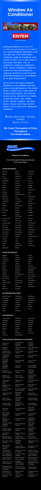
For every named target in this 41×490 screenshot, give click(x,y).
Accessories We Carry (11, 293)
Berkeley (4, 174)
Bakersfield (31, 171)
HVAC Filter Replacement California (31, 409)
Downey (30, 181)
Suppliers (4, 324)
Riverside (30, 218)
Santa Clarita (31, 229)
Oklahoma (30, 278)
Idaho (29, 261)
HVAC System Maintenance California (6, 414)
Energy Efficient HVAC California (32, 366)
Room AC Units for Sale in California (20, 458)
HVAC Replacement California (33, 381)
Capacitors (18, 300)
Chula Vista (18, 176)
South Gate (18, 234)
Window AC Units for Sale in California (7, 462)
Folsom (17, 187)
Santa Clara (18, 229)
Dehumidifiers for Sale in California (32, 454)
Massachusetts (32, 268)
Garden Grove (31, 190)
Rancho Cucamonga (18, 215)
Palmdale (17, 212)
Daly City (17, 181)
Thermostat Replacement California (31, 419)
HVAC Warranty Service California (32, 404)
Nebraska (30, 272)
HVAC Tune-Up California (19, 381)
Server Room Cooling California (33, 437)
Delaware (17, 259)
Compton (4, 178)
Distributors (18, 318)
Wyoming (17, 288)
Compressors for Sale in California (6, 472)
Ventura (4, 243)
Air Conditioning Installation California (19, 344)
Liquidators (5, 320)
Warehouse (18, 324)
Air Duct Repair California (32, 414)
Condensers (5, 300)
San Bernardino (6, 223)
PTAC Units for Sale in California (20, 451)
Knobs (4, 310)
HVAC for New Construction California (6, 447)
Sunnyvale (5, 236)
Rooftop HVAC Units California (33, 441)
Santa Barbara (6, 229)
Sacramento (18, 220)
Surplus (30, 328)
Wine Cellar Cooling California (7, 441)
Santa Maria (5, 232)
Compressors (18, 298)
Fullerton (17, 190)
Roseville (4, 220)
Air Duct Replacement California (5, 419)
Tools (3, 308)
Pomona (4, 215)
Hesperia (4, 194)
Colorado (30, 257)
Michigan (4, 270)
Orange (30, 210)
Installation (18, 333)
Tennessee (31, 282)
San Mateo (5, 227)
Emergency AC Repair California (6, 352)
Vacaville (4, 241)
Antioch (17, 171)
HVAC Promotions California (7, 389)
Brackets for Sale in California (7, 475)
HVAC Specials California (32, 385)
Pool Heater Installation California (18, 442)
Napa (3, 208)
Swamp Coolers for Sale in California (7, 458)
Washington (18, 286)
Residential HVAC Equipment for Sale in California (7, 468)
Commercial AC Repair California (6, 404)
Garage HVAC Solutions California (20, 437)
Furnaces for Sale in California (20, 454)
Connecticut (5, 259)
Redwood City (6, 218)
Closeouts (5, 322)
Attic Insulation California (32, 433)
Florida (30, 259)
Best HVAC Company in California (31, 371)
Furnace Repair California (19, 352)
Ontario (17, 210)
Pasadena (30, 212)
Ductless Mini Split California (7, 394)
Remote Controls (6, 296)
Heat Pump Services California (20, 348)
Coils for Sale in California (19, 475)
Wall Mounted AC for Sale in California (33, 458)
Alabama (4, 255)
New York (17, 276)
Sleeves (4, 306)
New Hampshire (19, 274)
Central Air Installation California (5, 366)
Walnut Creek (18, 245)
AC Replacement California (19, 356)
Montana (17, 272)
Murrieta (30, 205)
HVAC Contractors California (20, 371)
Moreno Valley (19, 205)
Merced (4, 203)
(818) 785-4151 (21, 122)
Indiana (17, 263)
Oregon (4, 280)
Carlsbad (30, 174)
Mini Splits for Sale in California (33, 446)
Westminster (5, 248)
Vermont (30, 284)
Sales (16, 330)
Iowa (29, 263)
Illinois (4, 263)
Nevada (4, 274)
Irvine (16, 196)
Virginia (4, 286)
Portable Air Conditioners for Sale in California (19, 463)
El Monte (17, 183)
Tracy (16, 238)
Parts (3, 330)
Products (4, 326)
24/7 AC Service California (32, 361)
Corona (30, 178)
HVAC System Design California (6, 399)
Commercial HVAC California (33, 352)
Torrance (4, 238)
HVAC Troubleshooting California (6, 385)
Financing (30, 322)
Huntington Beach (20, 194)
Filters (29, 304)
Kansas (4, 266)
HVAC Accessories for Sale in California (20, 467)
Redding (30, 215)
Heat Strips (18, 310)
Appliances (31, 300)
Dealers (30, 326)
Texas (3, 284)
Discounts (17, 322)
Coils (16, 308)
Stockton (30, 234)
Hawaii (17, 261)
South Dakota (18, 282)
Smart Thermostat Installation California (6, 424)
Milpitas (17, 203)
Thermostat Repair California (20, 419)
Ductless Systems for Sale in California (33, 451)
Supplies (17, 302)
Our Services (7, 315)
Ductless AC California (5, 348)
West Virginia (31, 286)
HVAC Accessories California (20, 409)
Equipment (31, 320)
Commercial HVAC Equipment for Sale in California (33, 463)
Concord (17, 178)
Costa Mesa (5, 181)
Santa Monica (18, 232)
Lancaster (17, 199)
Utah (16, 284)
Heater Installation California (33, 389)
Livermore (30, 199)
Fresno (4, 190)
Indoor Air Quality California (19, 361)
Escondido (18, 185)
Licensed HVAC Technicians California (32, 376)
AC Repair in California (5, 344)
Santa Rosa (31, 232)
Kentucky (17, 266)
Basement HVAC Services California (7, 437)
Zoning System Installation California (32, 429)
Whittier (17, 248)
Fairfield (30, 185)
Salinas (30, 220)
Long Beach (5, 201)
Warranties (18, 320)
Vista (3, 245)
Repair (30, 330)
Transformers (18, 296)
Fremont (30, 187)
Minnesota (18, 270)
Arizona (30, 255)
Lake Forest (5, 199)
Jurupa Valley (31, 196)
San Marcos (31, 225)
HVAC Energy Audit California (20, 424)
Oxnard (4, 212)
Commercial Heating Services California (19, 404)
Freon (29, 308)
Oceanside (5, 210)
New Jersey (31, 274)
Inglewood (5, 196)
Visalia (30, 243)
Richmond (17, 218)
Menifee (30, 201)
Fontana (4, 187)
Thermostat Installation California (5, 361)
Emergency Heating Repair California (20, 389)
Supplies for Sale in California (33, 472)
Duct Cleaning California (6, 381)
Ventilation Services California (20, 429)
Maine (4, 268)
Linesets (17, 306)
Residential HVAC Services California (33, 399)
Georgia (4, 261)
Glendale (4, 192)
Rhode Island (31, 280)
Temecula (17, 236)
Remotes (30, 306)
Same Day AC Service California (19, 376)
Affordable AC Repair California (6, 376)
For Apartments (19, 335)
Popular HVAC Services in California (17, 339)
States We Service (9, 252)
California (17, 257)
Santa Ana (30, 227)
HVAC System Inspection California (31, 424)
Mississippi (31, 270)
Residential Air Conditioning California (6, 356)
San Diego (18, 223)
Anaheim (4, 171)
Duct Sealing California (5, 433)
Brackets (30, 302)
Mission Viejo (31, 203)
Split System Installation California (18, 394)
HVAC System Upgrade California (33, 394)
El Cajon (4, 183)
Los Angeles (18, 201)
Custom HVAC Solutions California (20, 446)
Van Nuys (30, 241)
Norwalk (17, 208)
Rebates (17, 328)
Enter (20, 36)
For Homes (31, 333)
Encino (4, 185)
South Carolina (6, 282)
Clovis (29, 176)
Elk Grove (30, 183)
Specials (30, 324)
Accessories (31, 298)
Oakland (30, 208)
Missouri (4, 272)
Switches (4, 304)
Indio (29, 194)
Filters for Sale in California (19, 472)
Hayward (17, 192)
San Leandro (18, 225)
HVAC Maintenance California (33, 348)
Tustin (29, 238)
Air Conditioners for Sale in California (7, 454)
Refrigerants (31, 296)
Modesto (4, 205)
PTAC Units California (18, 366)
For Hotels (5, 335)
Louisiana (30, 266)
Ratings (4, 328)
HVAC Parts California (5, 409)
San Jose (4, 225)
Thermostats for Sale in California (32, 467)
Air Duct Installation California (20, 414)
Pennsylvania (18, 280)
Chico (3, 176)
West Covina (31, 245)
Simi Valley (5, 234)
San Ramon (18, 227)
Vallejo (17, 241)
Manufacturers (6, 318)
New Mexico (5, 276)
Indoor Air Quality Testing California (6, 429)
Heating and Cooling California (7, 371)
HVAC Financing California (19, 385)
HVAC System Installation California (18, 399)
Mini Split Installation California (31, 344)
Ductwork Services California (20, 433)
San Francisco (32, 223)
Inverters (4, 302)
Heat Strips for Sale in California (33, 475)
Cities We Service (9, 169)
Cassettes (17, 304)
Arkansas (4, 257)
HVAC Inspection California (32, 356)
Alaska (17, 255)
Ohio (16, 278)
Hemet (30, 192)
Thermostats (5, 298)
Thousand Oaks (32, 236)
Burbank (17, 174)
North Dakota (5, 278)
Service (4, 333)
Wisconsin (5, 288)
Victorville (17, 243)
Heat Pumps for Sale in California (6, 451)
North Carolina (32, 276)
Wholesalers (31, 318)
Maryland (17, 268)
